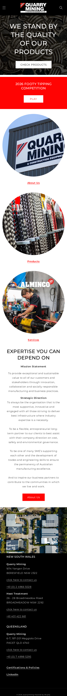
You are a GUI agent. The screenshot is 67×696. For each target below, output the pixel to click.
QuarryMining (28, 695)
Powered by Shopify (42, 695)
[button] (4, 7)
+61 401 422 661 (16, 616)
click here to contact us (22, 579)
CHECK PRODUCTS (33, 64)
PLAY (33, 98)
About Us (33, 497)
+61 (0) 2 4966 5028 (19, 586)
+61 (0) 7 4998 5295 (19, 656)
